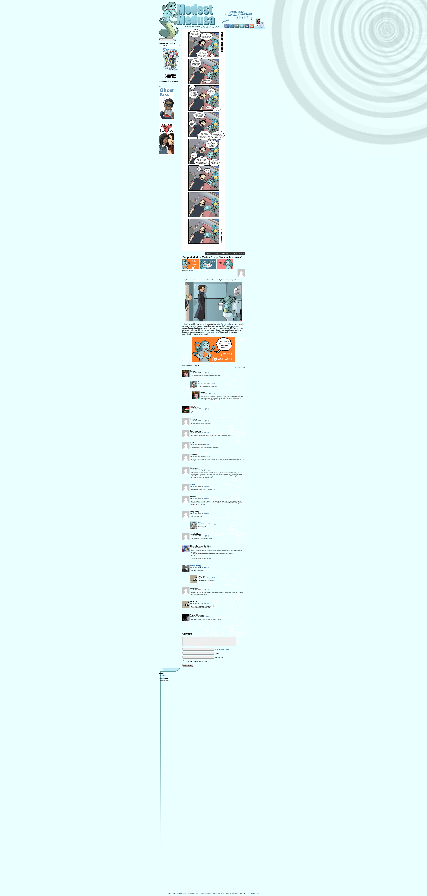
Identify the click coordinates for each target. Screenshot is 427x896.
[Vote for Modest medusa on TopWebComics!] (170, 78)
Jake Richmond (181, 893)
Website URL (219, 657)
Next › (235, 253)
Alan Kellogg (195, 566)
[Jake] (193, 387)
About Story (163, 675)
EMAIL (217, 653)
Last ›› (241, 253)
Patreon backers (226, 324)
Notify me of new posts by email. (196, 661)
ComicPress (220, 893)
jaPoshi (195, 893)
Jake (199, 382)
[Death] (203, 250)
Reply (207, 372)
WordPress (209, 893)
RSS (248, 893)
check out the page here (209, 332)
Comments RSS (239, 367)
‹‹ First (209, 253)
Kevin (192, 485)
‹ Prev (216, 253)
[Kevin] (185, 490)
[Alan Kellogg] (185, 571)
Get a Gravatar (225, 649)
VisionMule (235, 893)
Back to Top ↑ (255, 893)
